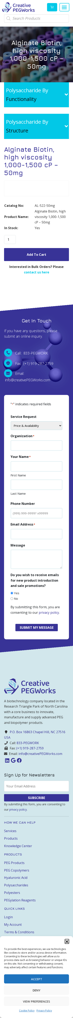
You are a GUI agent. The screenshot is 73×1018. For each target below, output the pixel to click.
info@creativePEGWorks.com (40, 753)
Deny (36, 990)
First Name (18, 475)
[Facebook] (19, 760)
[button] (67, 941)
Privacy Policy (44, 1010)
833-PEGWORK (28, 743)
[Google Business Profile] (13, 760)
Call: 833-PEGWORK (31, 353)
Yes (16, 593)
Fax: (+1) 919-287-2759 (34, 363)
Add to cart (36, 254)
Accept (36, 979)
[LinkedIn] (7, 760)
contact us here (36, 272)
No (16, 598)
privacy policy (49, 612)
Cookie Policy (26, 1010)
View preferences (36, 1001)
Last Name (18, 493)
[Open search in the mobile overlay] (36, 18)
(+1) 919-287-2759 (30, 748)
